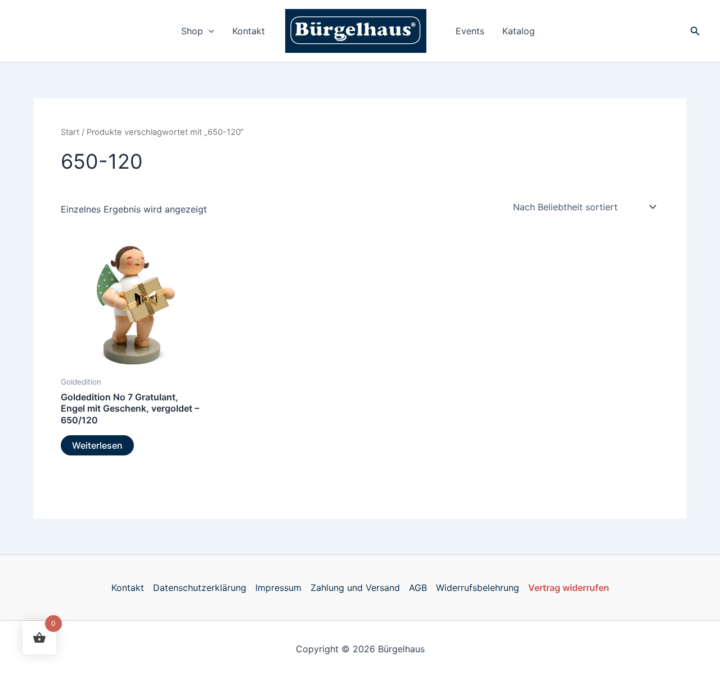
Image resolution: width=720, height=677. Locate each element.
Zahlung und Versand (355, 587)
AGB (418, 587)
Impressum (278, 587)
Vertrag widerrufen (568, 587)
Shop (192, 31)
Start (70, 132)
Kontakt (248, 31)
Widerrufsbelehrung (477, 587)
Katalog (518, 31)
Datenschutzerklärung (199, 587)
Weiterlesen (97, 445)
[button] (208, 30)
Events (470, 31)
